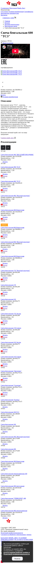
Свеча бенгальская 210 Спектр (11, 357)
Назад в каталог (7, 43)
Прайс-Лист (21, 8)
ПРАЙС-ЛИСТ (13, 538)
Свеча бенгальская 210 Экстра (11, 342)
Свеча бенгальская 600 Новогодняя (12, 227)
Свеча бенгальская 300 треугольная (12, 486)
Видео (5, 176)
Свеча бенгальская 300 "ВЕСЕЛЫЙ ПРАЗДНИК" (17, 154)
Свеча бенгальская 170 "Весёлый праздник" (15, 270)
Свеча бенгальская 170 (8, 285)
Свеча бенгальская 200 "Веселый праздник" (15, 437)
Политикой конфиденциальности (12, 533)
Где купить (4, 11)
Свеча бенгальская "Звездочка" (11, 371)
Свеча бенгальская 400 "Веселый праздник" (15, 195)
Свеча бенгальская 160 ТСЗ (10, 412)
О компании (5, 8)
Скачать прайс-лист (7, 138)
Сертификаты (28, 11)
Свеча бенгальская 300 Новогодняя (12, 461)
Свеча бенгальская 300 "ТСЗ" (10, 167)
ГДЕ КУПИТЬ (18, 539)
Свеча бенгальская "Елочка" (10, 400)
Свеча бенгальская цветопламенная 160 (14, 474)
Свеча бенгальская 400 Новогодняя (12, 210)
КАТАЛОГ (4, 538)
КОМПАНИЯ (28, 539)
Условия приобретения (16, 11)
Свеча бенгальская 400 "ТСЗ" (10, 181)
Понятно (17, 558)
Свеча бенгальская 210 (8, 299)
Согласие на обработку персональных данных (16, 534)
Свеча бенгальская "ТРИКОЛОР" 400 (13, 498)
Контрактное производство (10, 13)
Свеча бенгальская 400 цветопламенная (14, 511)
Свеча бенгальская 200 (8, 449)
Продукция (13, 8)
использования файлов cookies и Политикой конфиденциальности (17, 553)
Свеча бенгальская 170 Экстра (11, 313)
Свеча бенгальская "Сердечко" (11, 385)
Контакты (4, 15)
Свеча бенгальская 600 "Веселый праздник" (15, 242)
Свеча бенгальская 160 (8, 424)
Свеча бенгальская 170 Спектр (11, 328)
